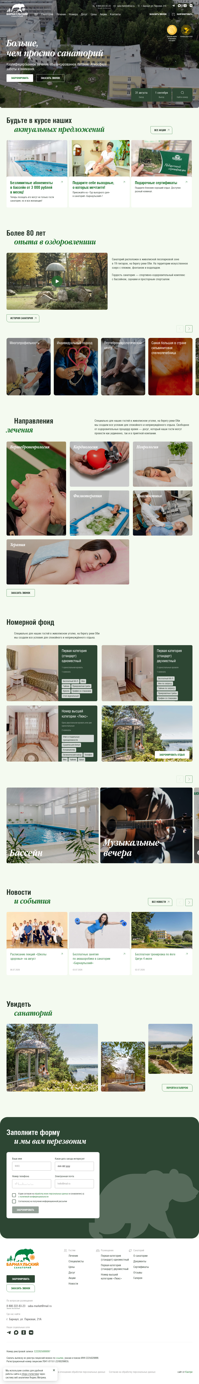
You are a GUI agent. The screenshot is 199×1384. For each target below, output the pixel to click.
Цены (94, 14)
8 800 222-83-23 (103, 6)
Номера (73, 14)
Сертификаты (141, 1267)
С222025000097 (42, 1351)
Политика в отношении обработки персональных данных (76, 1371)
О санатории (140, 1255)
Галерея (137, 1278)
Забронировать (20, 78)
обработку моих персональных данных (52, 1193)
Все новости (159, 901)
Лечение (61, 14)
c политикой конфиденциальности (33, 1196)
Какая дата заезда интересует (70, 1158)
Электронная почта (64, 1176)
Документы (139, 1261)
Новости (73, 1283)
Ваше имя (17, 1158)
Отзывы (137, 1272)
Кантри (188, 1371)
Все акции (160, 130)
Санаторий (47, 14)
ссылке (59, 1357)
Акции (103, 14)
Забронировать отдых (172, 754)
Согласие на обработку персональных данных (132, 1371)
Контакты (115, 14)
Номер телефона (20, 1176)
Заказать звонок (20, 1288)
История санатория (21, 318)
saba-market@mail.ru (126, 6)
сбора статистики (30, 1373)
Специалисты (76, 1261)
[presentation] (10, 673)
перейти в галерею (177, 1087)
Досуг (84, 14)
